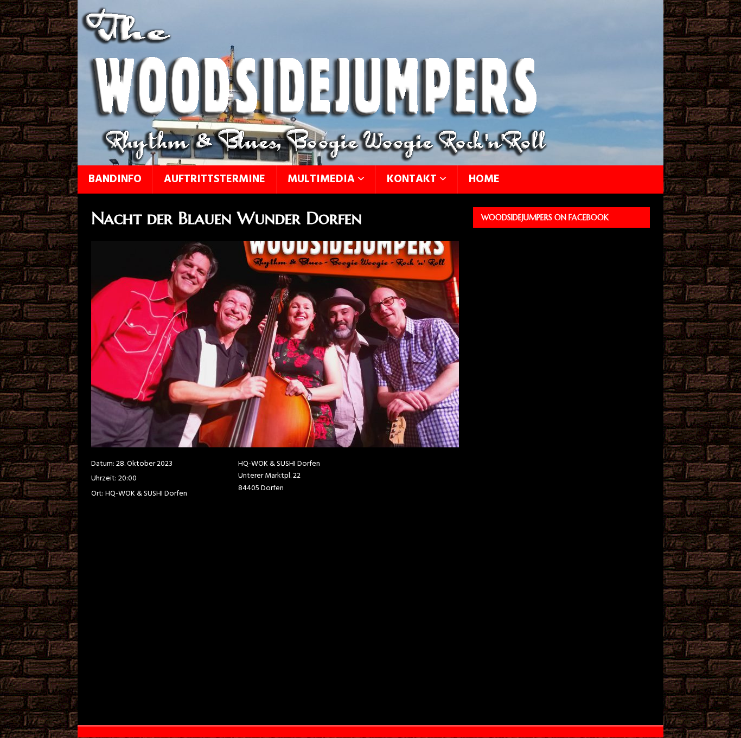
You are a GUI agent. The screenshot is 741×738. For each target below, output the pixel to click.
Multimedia (321, 179)
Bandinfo (115, 179)
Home (484, 179)
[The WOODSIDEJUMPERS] (314, 159)
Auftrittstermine (214, 179)
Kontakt (412, 179)
